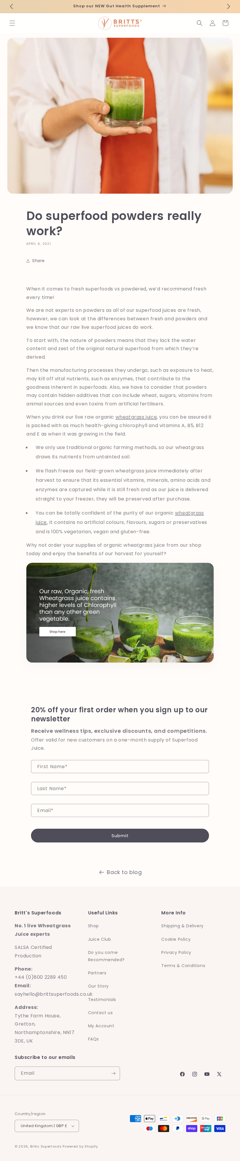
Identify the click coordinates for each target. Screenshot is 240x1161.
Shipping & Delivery (182, 926)
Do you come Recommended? (106, 956)
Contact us (100, 1013)
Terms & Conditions (183, 966)
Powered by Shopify (80, 1146)
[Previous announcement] (11, 6)
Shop (93, 926)
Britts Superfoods (46, 1146)
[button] (12, 23)
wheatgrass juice (136, 417)
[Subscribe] (113, 1073)
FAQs (93, 1039)
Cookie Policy (176, 939)
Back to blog (124, 872)
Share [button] (38, 261)
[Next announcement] (228, 6)
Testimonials (102, 999)
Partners (97, 973)
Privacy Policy (176, 952)
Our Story (98, 986)
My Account (101, 1026)
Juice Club (99, 939)
